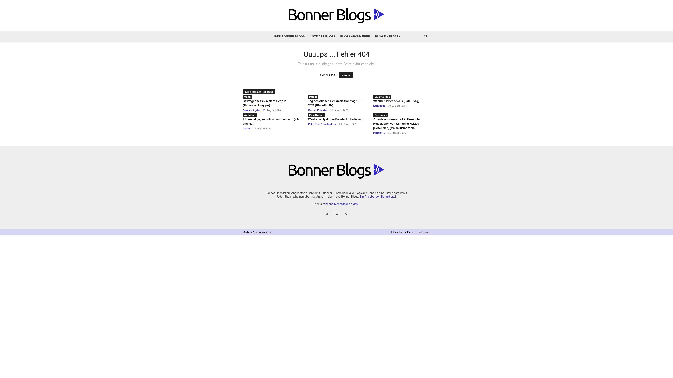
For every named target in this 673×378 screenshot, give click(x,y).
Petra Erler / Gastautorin (322, 124)
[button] (426, 36)
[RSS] (336, 213)
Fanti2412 (379, 132)
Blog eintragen (387, 36)
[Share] (345, 213)
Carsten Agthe (251, 110)
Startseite (346, 75)
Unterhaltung (382, 97)
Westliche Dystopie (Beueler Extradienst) (335, 119)
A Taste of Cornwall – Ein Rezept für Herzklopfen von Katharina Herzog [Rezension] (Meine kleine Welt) (397, 123)
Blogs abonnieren (355, 36)
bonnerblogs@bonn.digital (341, 204)
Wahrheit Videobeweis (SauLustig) (396, 101)
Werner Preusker (318, 110)
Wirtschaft (250, 115)
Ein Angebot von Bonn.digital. (378, 196)
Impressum (424, 231)
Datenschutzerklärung (402, 231)
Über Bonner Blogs (289, 36)
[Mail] (327, 213)
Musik (247, 97)
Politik (313, 97)
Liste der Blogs (322, 36)
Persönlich (380, 115)
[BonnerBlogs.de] (336, 15)
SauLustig (379, 105)
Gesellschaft (316, 115)
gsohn (247, 128)
